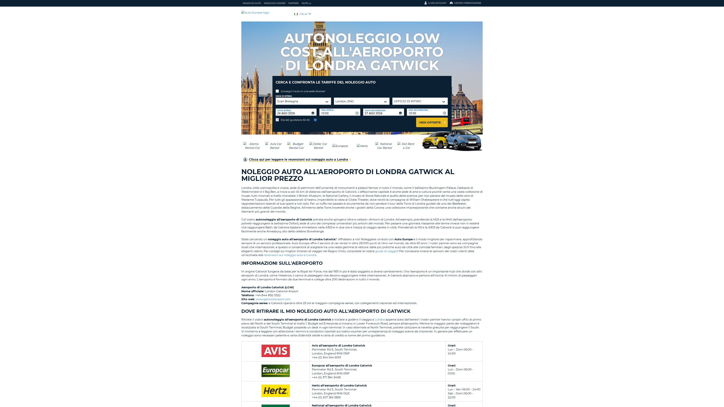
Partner (293, 3)
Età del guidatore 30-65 (295, 119)
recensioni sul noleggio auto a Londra (290, 255)
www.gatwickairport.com (273, 299)
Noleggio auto (252, 3)
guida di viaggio (386, 251)
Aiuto (305, 3)
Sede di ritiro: (284, 96)
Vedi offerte (430, 122)
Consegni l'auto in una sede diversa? (303, 91)
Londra (380, 319)
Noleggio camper (274, 3)
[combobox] (340, 112)
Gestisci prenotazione (467, 3)
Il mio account (437, 3)
